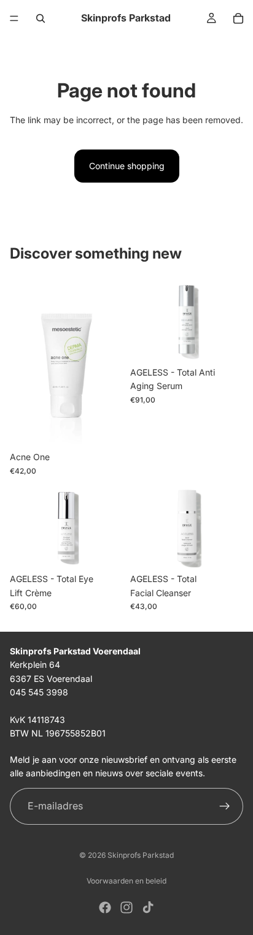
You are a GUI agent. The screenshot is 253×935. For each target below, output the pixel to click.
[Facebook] (105, 907)
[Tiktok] (148, 907)
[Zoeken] (40, 18)
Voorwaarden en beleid (126, 880)
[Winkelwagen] (238, 18)
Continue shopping (127, 166)
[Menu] (14, 18)
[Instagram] (126, 907)
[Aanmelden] (225, 806)
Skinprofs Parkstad (140, 855)
